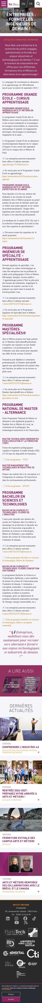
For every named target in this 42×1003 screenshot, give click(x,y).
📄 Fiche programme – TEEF (15, 459)
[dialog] (21, 993)
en (23, 3)
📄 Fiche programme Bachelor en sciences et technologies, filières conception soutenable (20, 622)
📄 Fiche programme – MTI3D (15, 486)
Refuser (11, 994)
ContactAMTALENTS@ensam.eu (17, 304)
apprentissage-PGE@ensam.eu (15, 164)
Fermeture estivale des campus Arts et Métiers (18, 839)
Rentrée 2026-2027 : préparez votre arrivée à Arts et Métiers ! (19, 793)
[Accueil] (13, 4)
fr (30, 3)
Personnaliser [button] (6, 989)
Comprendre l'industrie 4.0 (20, 747)
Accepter (11, 999)
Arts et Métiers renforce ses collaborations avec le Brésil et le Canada (21, 885)
